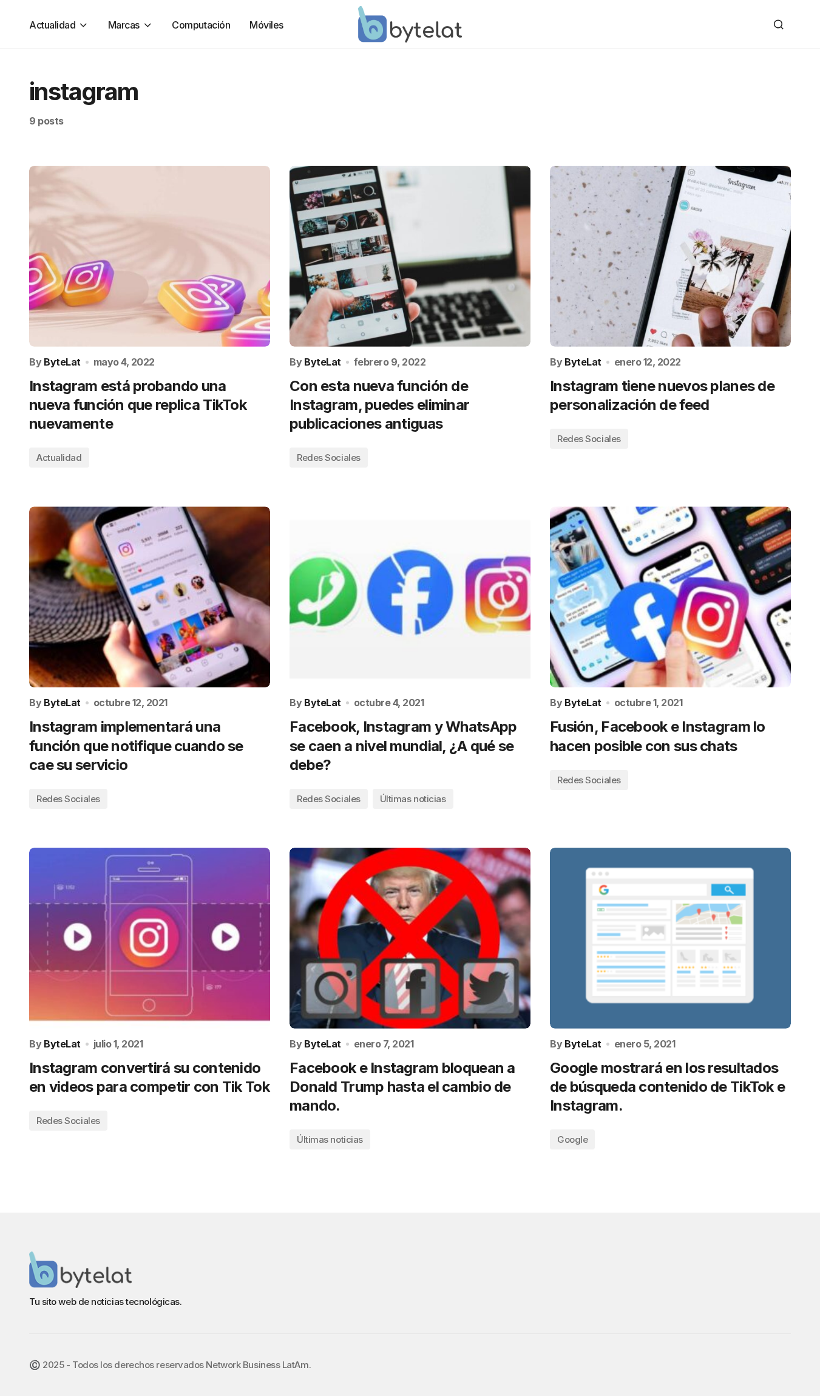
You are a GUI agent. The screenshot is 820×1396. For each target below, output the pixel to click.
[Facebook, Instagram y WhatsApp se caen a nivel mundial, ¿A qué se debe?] (410, 596)
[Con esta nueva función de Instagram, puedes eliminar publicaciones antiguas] (410, 256)
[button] (779, 24)
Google (572, 1139)
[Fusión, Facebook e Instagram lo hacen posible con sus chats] (670, 596)
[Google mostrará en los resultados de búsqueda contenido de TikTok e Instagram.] (670, 938)
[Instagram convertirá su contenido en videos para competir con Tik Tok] (149, 938)
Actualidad (59, 457)
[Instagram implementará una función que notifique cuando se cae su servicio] (149, 596)
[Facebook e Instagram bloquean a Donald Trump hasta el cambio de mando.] (410, 938)
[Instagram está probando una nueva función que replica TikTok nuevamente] (149, 256)
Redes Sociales (329, 457)
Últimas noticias (413, 799)
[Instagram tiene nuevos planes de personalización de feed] (670, 256)
